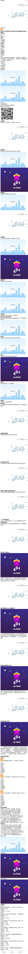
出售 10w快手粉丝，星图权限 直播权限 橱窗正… (12, 947)
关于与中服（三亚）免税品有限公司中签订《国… (12, 815)
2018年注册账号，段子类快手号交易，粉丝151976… (12, 920)
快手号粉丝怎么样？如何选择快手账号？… (10, 818)
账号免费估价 (4, 878)
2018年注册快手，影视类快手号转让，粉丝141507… (12, 927)
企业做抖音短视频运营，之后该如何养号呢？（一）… (13, 812)
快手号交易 (3, 835)
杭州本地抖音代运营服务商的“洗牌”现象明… (11, 811)
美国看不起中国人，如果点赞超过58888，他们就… (12, 822)
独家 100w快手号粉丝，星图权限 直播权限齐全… (12, 934)
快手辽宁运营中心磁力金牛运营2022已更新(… (11, 810)
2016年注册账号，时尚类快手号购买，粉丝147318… (12, 941)
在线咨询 (3, 63)
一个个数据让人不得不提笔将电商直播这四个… (11, 819)
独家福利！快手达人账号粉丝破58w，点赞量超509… (13, 914)
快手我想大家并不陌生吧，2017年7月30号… (11, 814)
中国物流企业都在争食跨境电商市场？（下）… (11, 821)
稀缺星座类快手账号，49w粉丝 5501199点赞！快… (12, 907)
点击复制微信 (4, 103)
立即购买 (3, 61)
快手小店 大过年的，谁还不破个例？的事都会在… (12, 817)
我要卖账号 (3, 853)
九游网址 (3, 27)
